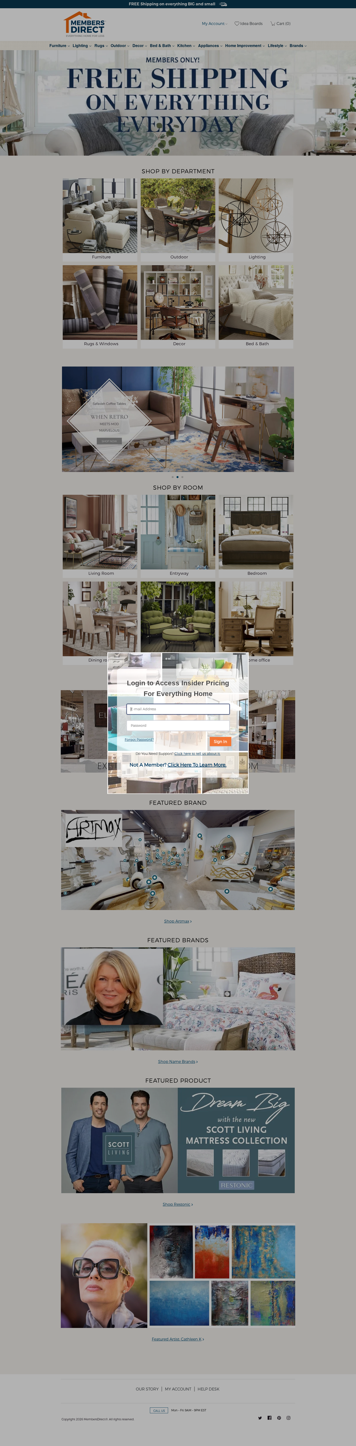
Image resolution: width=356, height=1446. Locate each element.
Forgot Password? (139, 739)
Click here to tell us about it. (197, 753)
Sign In (220, 741)
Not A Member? (178, 764)
